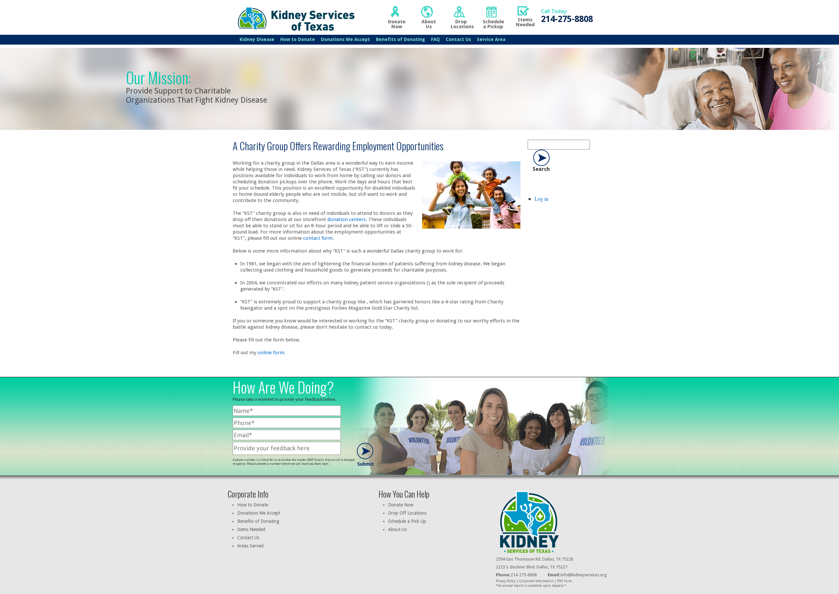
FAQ (435, 39)
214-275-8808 (516, 574)
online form (271, 353)
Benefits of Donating (400, 39)
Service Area (491, 39)
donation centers (346, 219)
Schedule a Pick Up (407, 521)
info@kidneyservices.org (583, 574)
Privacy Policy (506, 581)
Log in (541, 198)
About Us (397, 529)
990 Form (564, 581)
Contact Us (458, 39)
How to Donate (297, 39)
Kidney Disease (257, 39)
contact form (318, 238)
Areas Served (250, 545)
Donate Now (400, 504)
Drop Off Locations (407, 513)
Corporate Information (536, 581)
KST (294, 18)
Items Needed (251, 529)
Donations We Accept (345, 39)
